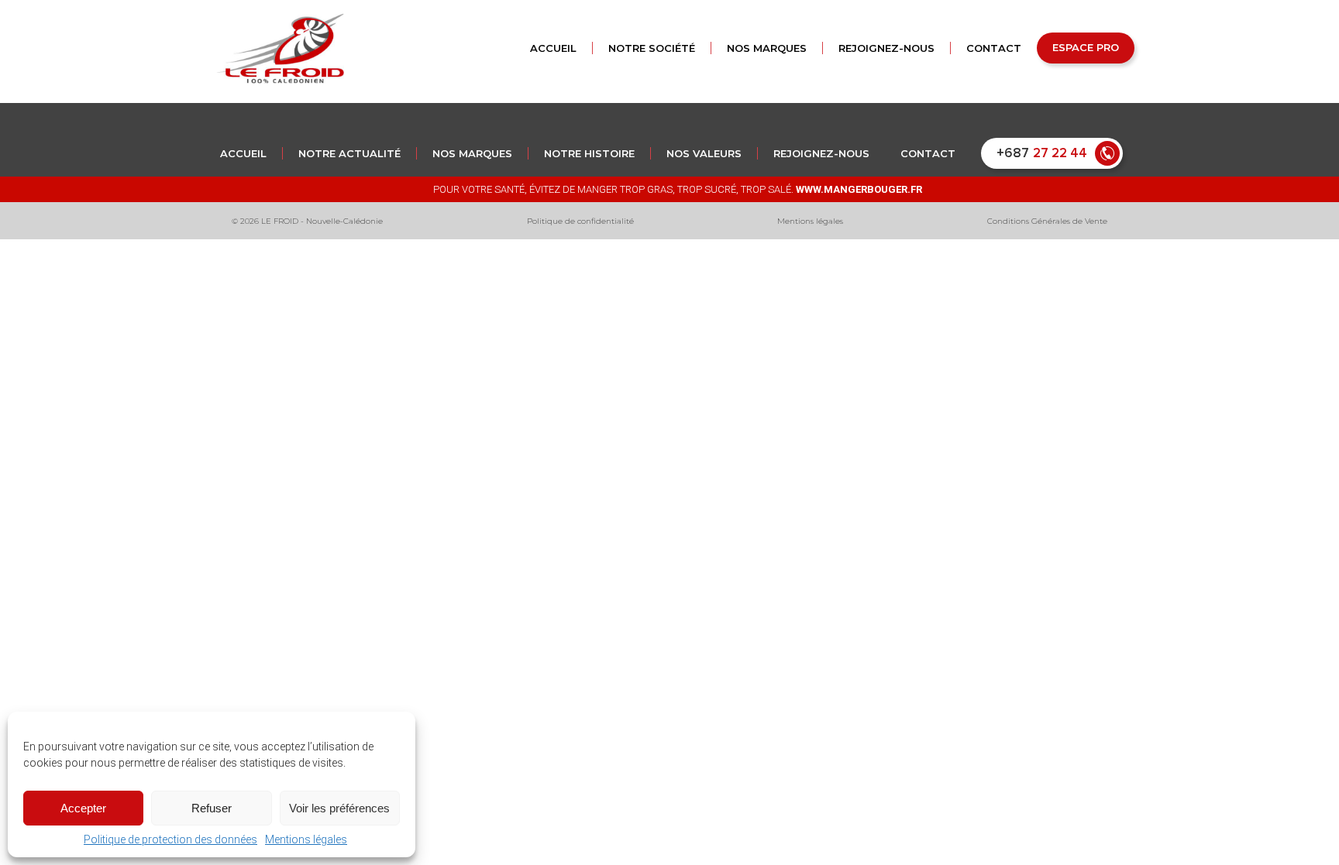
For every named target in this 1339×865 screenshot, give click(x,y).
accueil (553, 48)
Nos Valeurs (704, 153)
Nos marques (767, 48)
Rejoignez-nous (886, 48)
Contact (993, 48)
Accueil (243, 153)
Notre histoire (589, 153)
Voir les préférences (339, 808)
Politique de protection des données (170, 839)
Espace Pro (1085, 47)
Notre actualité (349, 153)
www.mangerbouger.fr (859, 189)
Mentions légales (306, 839)
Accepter (83, 808)
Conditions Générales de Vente (1047, 221)
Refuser (211, 808)
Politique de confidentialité (580, 221)
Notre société (651, 48)
